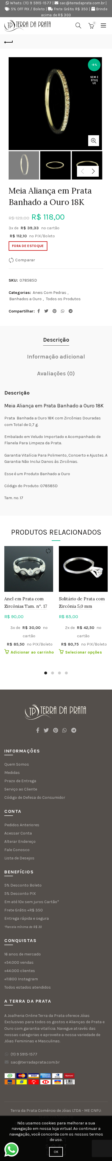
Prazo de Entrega (20, 780)
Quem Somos (16, 764)
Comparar (25, 260)
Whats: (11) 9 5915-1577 (30, 3)
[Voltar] (8, 41)
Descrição (56, 339)
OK (56, 1152)
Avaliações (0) (56, 373)
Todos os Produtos (63, 298)
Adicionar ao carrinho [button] (32, 652)
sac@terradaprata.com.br (82, 3)
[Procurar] (78, 25)
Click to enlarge (93, 140)
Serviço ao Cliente (20, 789)
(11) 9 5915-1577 (24, 1054)
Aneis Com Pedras (49, 292)
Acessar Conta (18, 833)
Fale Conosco (17, 849)
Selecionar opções (83, 652)
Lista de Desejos (19, 858)
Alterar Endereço (20, 841)
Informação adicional (56, 356)
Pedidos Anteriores (21, 825)
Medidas (12, 772)
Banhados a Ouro (25, 298)
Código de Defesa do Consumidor (34, 797)
